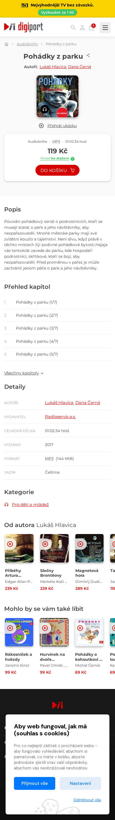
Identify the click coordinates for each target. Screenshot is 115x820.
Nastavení (80, 783)
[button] (58, 126)
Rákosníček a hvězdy (18, 657)
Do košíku (54, 170)
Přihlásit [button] (82, 27)
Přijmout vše (34, 783)
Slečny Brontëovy (50, 573)
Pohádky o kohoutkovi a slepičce (88, 659)
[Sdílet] (88, 55)
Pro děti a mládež (30, 504)
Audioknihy (27, 44)
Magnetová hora (87, 573)
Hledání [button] (73, 27)
